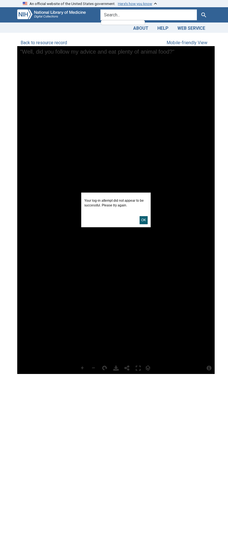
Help (162, 28)
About (140, 28)
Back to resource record (44, 42)
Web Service (191, 28)
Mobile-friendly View (187, 42)
